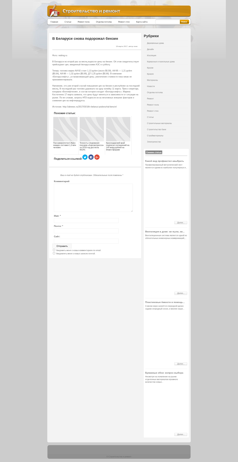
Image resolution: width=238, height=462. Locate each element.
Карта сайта (141, 22)
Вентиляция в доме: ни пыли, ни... (165, 231)
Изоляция (151, 55)
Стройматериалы (155, 136)
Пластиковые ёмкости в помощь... (165, 302)
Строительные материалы (159, 123)
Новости (151, 86)
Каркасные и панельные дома (161, 62)
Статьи (68, 22)
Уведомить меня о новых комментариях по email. (78, 250)
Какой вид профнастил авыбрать (164, 161)
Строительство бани (156, 129)
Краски (150, 68)
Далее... (181, 223)
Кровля (150, 74)
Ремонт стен (124, 22)
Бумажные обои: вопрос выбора (164, 372)
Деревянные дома (155, 43)
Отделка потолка (104, 22)
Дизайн (150, 49)
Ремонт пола (84, 22)
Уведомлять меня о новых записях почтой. (75, 254)
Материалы (152, 80)
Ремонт (150, 99)
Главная (54, 22)
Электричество (154, 142)
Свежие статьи (153, 152)
